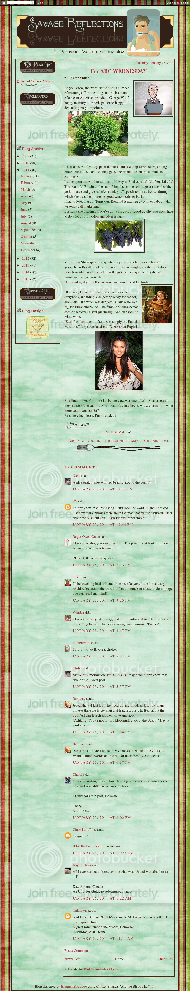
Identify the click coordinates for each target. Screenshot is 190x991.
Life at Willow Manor (36, 81)
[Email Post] (128, 431)
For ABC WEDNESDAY (119, 71)
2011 (26, 170)
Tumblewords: (83, 642)
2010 (26, 163)
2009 (26, 156)
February (28, 182)
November (28, 243)
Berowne (79, 698)
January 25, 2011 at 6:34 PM (102, 731)
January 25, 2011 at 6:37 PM (102, 762)
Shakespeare (138, 440)
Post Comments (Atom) (101, 969)
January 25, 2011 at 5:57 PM (102, 686)
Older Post (165, 958)
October (27, 236)
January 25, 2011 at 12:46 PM (103, 524)
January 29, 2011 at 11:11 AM (103, 938)
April (25, 196)
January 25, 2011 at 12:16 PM (103, 489)
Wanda (77, 612)
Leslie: (77, 576)
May (24, 202)
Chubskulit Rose (84, 829)
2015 (26, 279)
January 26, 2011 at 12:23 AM (103, 852)
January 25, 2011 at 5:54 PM (102, 656)
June (24, 209)
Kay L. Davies (83, 864)
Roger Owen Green (86, 536)
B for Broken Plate (86, 846)
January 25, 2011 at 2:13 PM (102, 564)
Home (119, 958)
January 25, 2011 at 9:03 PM (102, 817)
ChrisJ (77, 668)
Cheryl (77, 774)
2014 (26, 272)
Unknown (80, 910)
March (26, 189)
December (28, 249)
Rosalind (116, 440)
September (29, 229)
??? (75, 501)
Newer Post (72, 958)
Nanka (77, 475)
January (27, 176)
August (26, 223)
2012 (26, 258)
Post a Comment (76, 950)
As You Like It (94, 440)
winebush (161, 440)
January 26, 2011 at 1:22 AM (102, 898)
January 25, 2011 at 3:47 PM (102, 630)
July (24, 216)
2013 (26, 265)
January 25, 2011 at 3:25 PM (102, 600)
